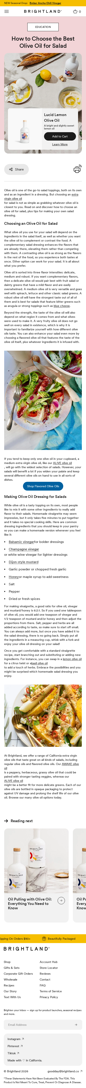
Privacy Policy (49, 997)
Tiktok (12, 1053)
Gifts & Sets (11, 967)
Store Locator (49, 967)
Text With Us (12, 997)
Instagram (14, 1039)
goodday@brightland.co (63, 1071)
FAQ (43, 985)
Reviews (45, 973)
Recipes (9, 985)
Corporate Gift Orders (18, 973)
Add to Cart (60, 136)
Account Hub (48, 962)
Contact (45, 979)
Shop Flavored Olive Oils (43, 486)
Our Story (10, 991)
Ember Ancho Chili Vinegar (45, 3)
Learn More (60, 144)
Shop (7, 962)
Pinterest (13, 1046)
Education (43, 27)
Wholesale (10, 979)
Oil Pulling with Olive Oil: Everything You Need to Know (30, 903)
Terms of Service (51, 991)
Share (19, 169)
